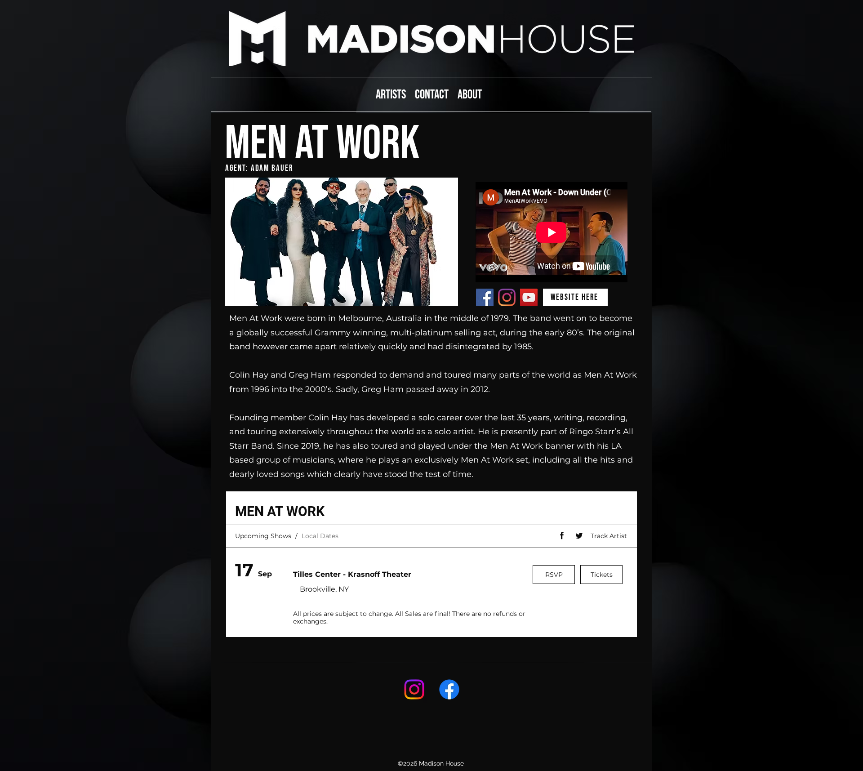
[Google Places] (414, 689)
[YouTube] (529, 297)
